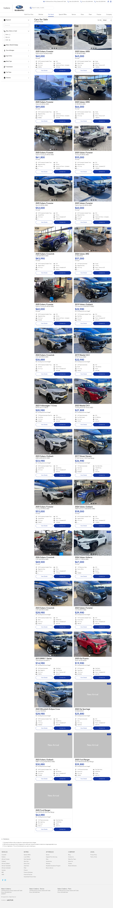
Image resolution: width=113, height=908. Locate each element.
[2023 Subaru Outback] (53, 441)
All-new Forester (5, 859)
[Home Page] (13, 7)
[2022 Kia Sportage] (93, 694)
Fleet (90, 14)
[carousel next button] (70, 37)
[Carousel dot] (50, 48)
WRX (3, 874)
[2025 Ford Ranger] (93, 745)
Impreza (4, 870)
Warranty (48, 863)
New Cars (26, 861)
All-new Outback (6, 863)
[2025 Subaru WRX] (93, 37)
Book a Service (49, 868)
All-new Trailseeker (6, 865)
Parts (82, 14)
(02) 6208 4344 (36, 892)
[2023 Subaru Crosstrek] (53, 593)
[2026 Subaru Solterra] (93, 543)
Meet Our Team (72, 859)
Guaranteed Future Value (30, 876)
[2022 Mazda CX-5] (93, 391)
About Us (70, 861)
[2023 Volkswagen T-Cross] (53, 391)
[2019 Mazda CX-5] (93, 340)
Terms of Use (93, 857)
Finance (99, 14)
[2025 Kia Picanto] (93, 644)
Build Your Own (29, 14)
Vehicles (40, 14)
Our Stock (51, 14)
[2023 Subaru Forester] (93, 593)
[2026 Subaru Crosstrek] (53, 543)
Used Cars (26, 865)
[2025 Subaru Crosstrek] (53, 239)
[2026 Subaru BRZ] (93, 239)
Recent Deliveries (72, 865)
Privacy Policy (93, 854)
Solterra (3, 857)
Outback (4, 861)
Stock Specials (27, 859)
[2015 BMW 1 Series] (53, 644)
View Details (44, 70)
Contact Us (62, 70)
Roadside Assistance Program (53, 865)
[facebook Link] (108, 2)
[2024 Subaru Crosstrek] (53, 340)
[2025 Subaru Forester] (53, 37)
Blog (69, 854)
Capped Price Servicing (51, 857)
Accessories (49, 861)
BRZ (3, 872)
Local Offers (27, 857)
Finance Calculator (28, 872)
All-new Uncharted (6, 868)
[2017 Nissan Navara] (93, 441)
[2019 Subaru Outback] (93, 290)
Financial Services (28, 874)
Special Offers (63, 14)
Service (74, 14)
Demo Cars (26, 863)
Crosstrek (4, 854)
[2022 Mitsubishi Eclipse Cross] (53, 694)
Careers (70, 863)
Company (109, 14)
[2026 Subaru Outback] (93, 492)
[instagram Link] (111, 2)
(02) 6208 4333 (8, 892)
